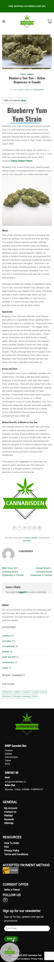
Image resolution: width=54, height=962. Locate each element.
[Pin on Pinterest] (34, 528)
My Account (10, 808)
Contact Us (10, 811)
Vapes (8, 760)
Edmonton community (21, 696)
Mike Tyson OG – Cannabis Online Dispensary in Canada (13, 571)
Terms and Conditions (16, 854)
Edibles (5, 651)
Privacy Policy (11, 850)
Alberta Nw (7, 692)
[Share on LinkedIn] (39, 528)
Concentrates (8, 646)
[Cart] (49, 21)
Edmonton (7, 696)
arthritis (17, 692)
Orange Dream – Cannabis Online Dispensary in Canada (41, 571)
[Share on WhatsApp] (14, 528)
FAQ (6, 846)
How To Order (11, 843)
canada (23, 74)
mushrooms (8, 662)
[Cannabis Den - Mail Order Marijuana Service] (27, 21)
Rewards (9, 819)
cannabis (30, 74)
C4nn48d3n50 (37, 90)
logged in (22, 592)
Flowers (8, 750)
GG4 (35, 696)
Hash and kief (9, 657)
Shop (7, 763)
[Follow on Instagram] (5, 900)
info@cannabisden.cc (15, 781)
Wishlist (8, 815)
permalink (27, 541)
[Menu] (3, 21)
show (23, 100)
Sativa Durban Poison (21, 161)
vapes (5, 667)
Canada (26, 692)
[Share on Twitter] (24, 528)
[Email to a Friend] (29, 528)
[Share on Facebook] (19, 528)
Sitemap (8, 823)
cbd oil (43, 692)
